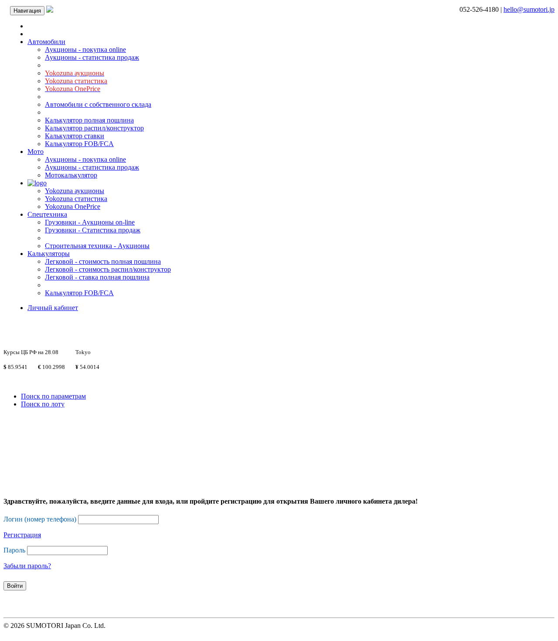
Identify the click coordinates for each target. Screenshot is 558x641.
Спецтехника (47, 214)
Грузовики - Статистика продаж (92, 230)
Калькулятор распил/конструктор (94, 128)
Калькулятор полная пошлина (89, 120)
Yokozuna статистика (76, 198)
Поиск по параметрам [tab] (53, 396)
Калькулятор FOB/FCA (79, 143)
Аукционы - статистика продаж (92, 57)
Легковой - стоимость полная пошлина (103, 261)
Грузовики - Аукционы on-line (90, 222)
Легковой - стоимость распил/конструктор (108, 269)
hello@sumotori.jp (529, 9)
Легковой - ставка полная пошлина (97, 277)
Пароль (14, 550)
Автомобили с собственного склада (98, 104)
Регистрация (22, 535)
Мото (35, 151)
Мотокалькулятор (71, 175)
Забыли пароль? (27, 565)
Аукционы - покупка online (85, 49)
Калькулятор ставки (74, 136)
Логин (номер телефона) (39, 519)
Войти (15, 586)
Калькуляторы (48, 253)
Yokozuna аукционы (74, 190)
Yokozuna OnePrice (72, 206)
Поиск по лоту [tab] (43, 404)
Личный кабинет (52, 307)
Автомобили (46, 41)
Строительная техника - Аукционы (97, 245)
